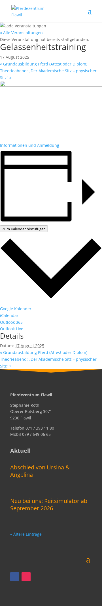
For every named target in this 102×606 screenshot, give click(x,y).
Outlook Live (11, 328)
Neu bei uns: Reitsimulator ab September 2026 (48, 504)
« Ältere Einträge (26, 534)
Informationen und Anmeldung (29, 145)
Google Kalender (15, 308)
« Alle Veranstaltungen (21, 32)
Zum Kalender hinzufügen (24, 228)
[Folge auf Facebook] (14, 576)
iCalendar (9, 315)
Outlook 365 (11, 322)
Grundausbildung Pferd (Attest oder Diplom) (43, 64)
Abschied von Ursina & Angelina (40, 470)
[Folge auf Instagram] (26, 576)
